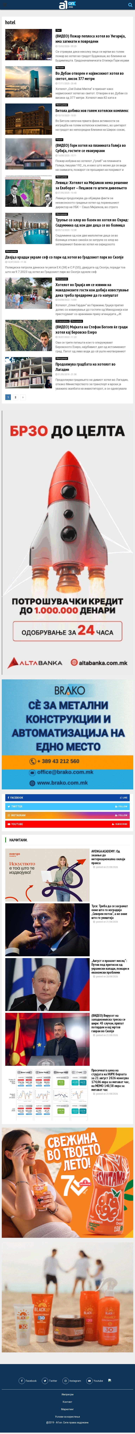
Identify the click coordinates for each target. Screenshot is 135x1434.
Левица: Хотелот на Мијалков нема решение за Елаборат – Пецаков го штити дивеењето (92, 185)
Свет (58, 30)
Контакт (67, 1401)
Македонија (61, 105)
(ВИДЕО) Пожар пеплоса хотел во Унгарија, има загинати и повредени (91, 38)
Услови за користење (67, 1416)
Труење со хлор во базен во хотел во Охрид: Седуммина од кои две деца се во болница (92, 222)
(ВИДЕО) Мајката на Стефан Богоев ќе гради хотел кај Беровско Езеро (92, 329)
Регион (59, 140)
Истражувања (62, 321)
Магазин (60, 68)
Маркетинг (67, 1409)
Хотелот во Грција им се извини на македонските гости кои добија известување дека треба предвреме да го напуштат (92, 290)
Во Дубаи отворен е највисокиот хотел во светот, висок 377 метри (90, 75)
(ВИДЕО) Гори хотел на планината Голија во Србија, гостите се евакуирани (91, 148)
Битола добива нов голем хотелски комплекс (92, 110)
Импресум (67, 1394)
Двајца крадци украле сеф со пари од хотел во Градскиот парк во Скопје (64, 257)
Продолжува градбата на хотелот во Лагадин (85, 366)
